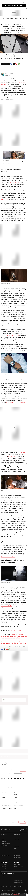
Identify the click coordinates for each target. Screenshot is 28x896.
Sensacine (16, 846)
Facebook (11, 64)
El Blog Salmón (17, 864)
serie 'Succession (12, 456)
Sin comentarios (6, 63)
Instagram (18, 778)
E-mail (19, 64)
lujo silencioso (5, 199)
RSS (21, 778)
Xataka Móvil (4, 839)
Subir (22, 829)
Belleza (16, 800)
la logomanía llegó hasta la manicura (16, 402)
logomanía (24, 452)
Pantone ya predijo (14, 182)
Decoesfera (3, 866)
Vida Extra (16, 839)
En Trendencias (6, 160)
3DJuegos (16, 836)
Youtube (15, 778)
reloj (11, 646)
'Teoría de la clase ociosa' (8, 557)
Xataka (2, 836)
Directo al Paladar (5, 855)
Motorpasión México (18, 886)
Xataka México (4, 875)
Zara (20, 18)
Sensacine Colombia (18, 882)
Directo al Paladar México (6, 886)
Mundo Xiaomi (4, 845)
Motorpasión (17, 855)
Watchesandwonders (16, 630)
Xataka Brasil (4, 878)
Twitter (14, 64)
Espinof (16, 848)
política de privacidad (18, 773)
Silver (2, 800)
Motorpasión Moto (18, 857)
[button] (9, 73)
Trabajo (3, 797)
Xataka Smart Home (5, 843)
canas (16, 18)
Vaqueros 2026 (14, 756)
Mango (11, 18)
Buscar (22, 822)
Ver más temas (5, 813)
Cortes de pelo (18, 803)
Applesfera (3, 841)
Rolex (25, 646)
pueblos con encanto (6, 808)
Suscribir (22, 770)
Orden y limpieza (18, 805)
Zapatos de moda (6, 805)
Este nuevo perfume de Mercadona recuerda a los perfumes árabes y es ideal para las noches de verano (14, 162)
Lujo (7, 646)
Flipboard (16, 64)
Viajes (15, 797)
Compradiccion (4, 868)
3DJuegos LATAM (18, 875)
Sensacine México (18, 880)
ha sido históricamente (13, 335)
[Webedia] (5, 829)
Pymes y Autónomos (18, 866)
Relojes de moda (18, 646)
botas (2, 803)
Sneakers (3, 792)
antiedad (16, 808)
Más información (15, 894)
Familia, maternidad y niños (19, 793)
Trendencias (4, 864)
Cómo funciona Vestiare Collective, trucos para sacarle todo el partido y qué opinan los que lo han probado (14, 636)
